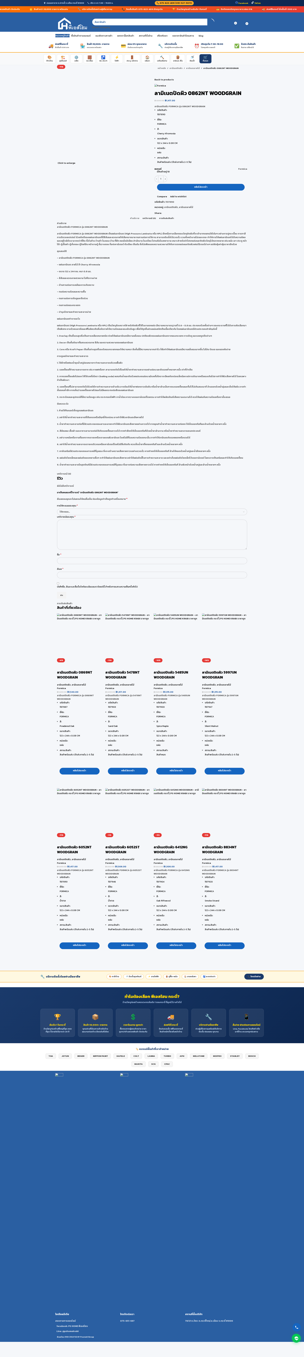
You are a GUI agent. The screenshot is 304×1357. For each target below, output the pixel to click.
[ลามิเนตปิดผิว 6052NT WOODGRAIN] (79, 810)
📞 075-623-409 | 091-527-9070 (174, 2)
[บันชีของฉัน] (223, 24)
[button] (80, 771)
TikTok (257, 3)
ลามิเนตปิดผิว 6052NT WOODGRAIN (74, 849)
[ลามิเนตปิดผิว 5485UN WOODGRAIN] (176, 636)
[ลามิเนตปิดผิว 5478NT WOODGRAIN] (127, 636)
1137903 (112, 707)
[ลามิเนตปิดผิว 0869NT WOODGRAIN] (79, 636)
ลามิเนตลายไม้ (79, 684)
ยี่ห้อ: (62, 712)
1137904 (160, 881)
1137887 (64, 707)
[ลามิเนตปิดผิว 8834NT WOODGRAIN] (224, 810)
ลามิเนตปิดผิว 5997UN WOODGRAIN (219, 675)
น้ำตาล (63, 900)
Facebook (243, 3)
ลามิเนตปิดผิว (64, 684)
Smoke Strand (212, 900)
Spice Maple (162, 726)
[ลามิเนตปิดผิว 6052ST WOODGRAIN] (127, 810)
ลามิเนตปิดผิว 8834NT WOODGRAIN (219, 849)
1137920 (209, 881)
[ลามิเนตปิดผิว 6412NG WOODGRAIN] (176, 810)
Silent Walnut (211, 726)
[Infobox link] (87, 1203)
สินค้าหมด (161, 754)
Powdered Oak (67, 726)
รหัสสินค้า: (65, 702)
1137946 (112, 881)
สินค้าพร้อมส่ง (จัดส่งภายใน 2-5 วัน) (77, 754)
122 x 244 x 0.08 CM (70, 735)
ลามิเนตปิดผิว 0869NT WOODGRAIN (74, 675)
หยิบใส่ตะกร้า (200, 187)
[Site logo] (72, 23)
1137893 (63, 881)
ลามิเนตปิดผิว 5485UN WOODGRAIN (171, 675)
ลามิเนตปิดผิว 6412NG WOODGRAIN (171, 849)
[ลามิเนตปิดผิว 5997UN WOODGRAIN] (224, 636)
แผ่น (62, 745)
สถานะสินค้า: (65, 750)
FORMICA (64, 716)
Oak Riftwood (163, 900)
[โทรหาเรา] (297, 1327)
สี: (61, 721)
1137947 (208, 707)
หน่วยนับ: (64, 740)
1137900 (160, 707)
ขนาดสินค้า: (65, 731)
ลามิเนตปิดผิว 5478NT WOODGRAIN (122, 675)
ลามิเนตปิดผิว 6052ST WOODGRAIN (122, 849)
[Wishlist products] (229, 24)
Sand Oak (113, 726)
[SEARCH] (211, 23)
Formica (61, 688)
